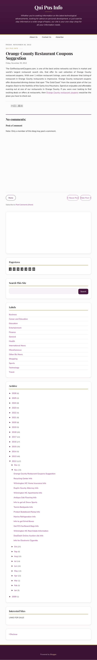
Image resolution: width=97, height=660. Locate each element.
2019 (14, 427)
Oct (16, 546)
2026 (14, 393)
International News (17, 345)
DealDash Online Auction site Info (28, 535)
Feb (16, 585)
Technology (14, 367)
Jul (15, 561)
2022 (14, 412)
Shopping (13, 359)
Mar (16, 580)
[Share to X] (17, 106)
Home (10, 198)
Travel (11, 372)
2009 (14, 596)
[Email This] (12, 106)
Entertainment (15, 328)
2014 (14, 451)
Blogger (53, 654)
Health (12, 341)
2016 (14, 442)
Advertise (59, 37)
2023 (14, 408)
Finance (12, 332)
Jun (16, 566)
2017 (14, 437)
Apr (16, 575)
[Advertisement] (48, 232)
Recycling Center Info (23, 478)
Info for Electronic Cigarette (26, 540)
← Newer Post (73, 198)
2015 (14, 446)
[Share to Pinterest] (21, 106)
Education (13, 323)
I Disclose (13, 634)
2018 (14, 432)
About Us (34, 37)
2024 (14, 403)
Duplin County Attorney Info (26, 488)
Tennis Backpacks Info (23, 507)
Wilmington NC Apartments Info (28, 493)
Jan (15, 590)
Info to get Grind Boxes (24, 521)
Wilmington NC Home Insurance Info (30, 483)
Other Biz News (16, 354)
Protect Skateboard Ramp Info (27, 512)
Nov (16, 470)
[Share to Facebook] (19, 106)
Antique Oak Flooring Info (25, 497)
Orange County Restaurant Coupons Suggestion (34, 473)
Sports (12, 363)
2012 (14, 461)
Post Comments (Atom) (24, 205)
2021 (14, 417)
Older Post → (85, 198)
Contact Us (46, 37)
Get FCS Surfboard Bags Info (26, 526)
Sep (16, 551)
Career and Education (18, 319)
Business (13, 314)
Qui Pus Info (48, 7)
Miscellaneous (15, 350)
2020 (14, 422)
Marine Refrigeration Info (25, 516)
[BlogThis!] (14, 106)
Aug (16, 556)
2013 (14, 456)
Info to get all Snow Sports (25, 502)
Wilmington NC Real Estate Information (31, 531)
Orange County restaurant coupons (62, 92)
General (12, 336)
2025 (14, 398)
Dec (16, 465)
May (16, 571)
